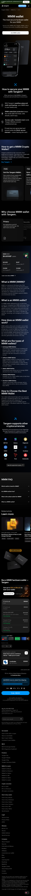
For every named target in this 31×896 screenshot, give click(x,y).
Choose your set (8, 593)
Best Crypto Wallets (7, 737)
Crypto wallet (10, 538)
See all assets (5, 810)
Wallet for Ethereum (7, 770)
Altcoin (4, 830)
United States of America (19, 673)
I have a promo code (25, 669)
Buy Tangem (22, 5)
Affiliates (4, 850)
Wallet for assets (6, 779)
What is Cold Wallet (7, 735)
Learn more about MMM (8, 275)
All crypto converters (7, 790)
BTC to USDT (5, 786)
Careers (4, 870)
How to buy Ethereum (8, 799)
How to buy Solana (7, 801)
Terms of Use (5, 817)
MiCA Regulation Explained (9, 748)
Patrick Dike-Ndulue (5, 532)
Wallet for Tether (6, 777)
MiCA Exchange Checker (8, 746)
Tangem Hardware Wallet (9, 762)
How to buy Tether (7, 808)
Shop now (26, 2)
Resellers (4, 848)
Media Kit (4, 864)
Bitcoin (3, 538)
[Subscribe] (21, 719)
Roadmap (4, 861)
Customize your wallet (8, 852)
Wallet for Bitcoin (6, 768)
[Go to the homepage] (5, 6)
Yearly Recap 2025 (7, 868)
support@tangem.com (7, 713)
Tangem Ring (5, 760)
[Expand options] (27, 892)
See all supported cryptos (14, 465)
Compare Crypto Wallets (8, 740)
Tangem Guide (6, 866)
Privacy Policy (17, 723)
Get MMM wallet (15, 33)
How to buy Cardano (7, 804)
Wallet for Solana (6, 773)
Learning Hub (5, 859)
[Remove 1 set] (2, 646)
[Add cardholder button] (26, 653)
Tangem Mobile (6, 757)
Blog (3, 855)
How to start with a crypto (9, 733)
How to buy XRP (6, 806)
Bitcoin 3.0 (5, 828)
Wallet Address (6, 832)
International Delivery (8, 846)
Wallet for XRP (6, 775)
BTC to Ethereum (6, 788)
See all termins (6, 835)
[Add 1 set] (10, 646)
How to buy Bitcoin (7, 797)
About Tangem (6, 841)
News (3, 857)
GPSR (3, 821)
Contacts (4, 873)
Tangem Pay (5, 755)
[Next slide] (28, 638)
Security (4, 843)
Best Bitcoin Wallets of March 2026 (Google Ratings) (11, 535)
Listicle (17, 538)
